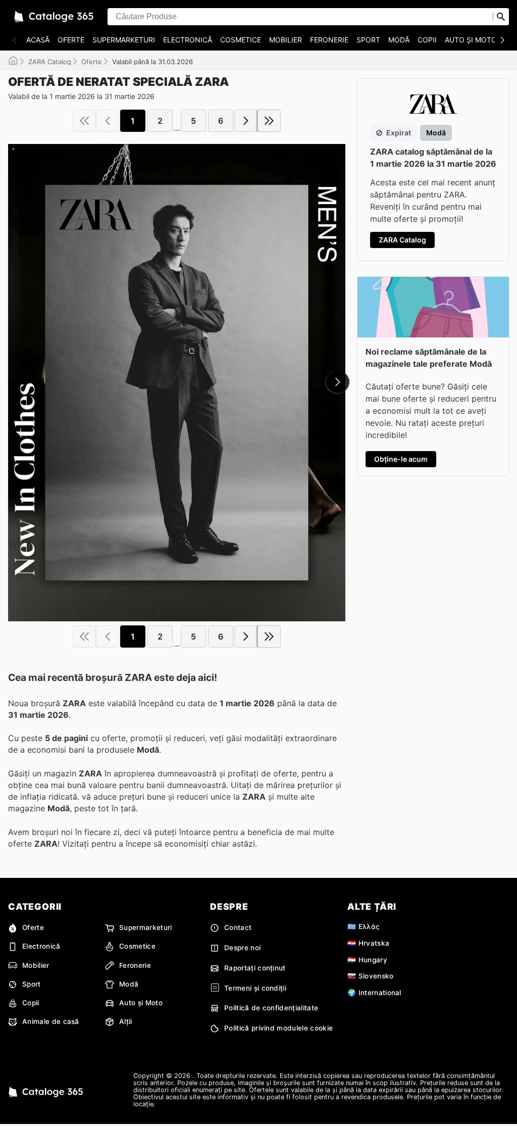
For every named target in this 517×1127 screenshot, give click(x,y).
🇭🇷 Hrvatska (368, 943)
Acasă (37, 39)
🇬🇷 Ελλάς (363, 926)
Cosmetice (240, 39)
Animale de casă (50, 1021)
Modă (398, 39)
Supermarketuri (123, 39)
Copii (427, 39)
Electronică (187, 39)
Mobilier (285, 39)
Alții (125, 1021)
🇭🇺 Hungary (367, 960)
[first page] (84, 121)
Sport (368, 39)
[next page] (245, 121)
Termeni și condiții (255, 988)
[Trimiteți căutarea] (501, 17)
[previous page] (107, 121)
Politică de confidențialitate (271, 1008)
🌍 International (374, 993)
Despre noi (242, 948)
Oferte (71, 39)
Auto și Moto (471, 39)
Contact (237, 927)
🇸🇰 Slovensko (370, 976)
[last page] (269, 121)
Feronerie (329, 39)
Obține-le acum (401, 459)
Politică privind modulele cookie (278, 1028)
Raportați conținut (255, 968)
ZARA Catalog (49, 62)
